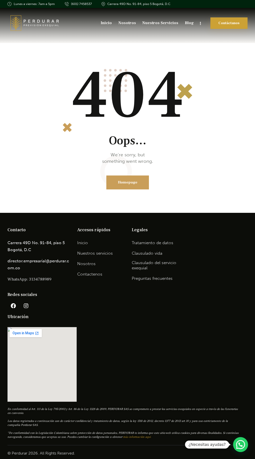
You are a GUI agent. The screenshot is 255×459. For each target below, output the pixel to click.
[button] (240, 444)
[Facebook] (13, 306)
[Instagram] (26, 306)
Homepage (127, 182)
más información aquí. (137, 437)
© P (10, 453)
